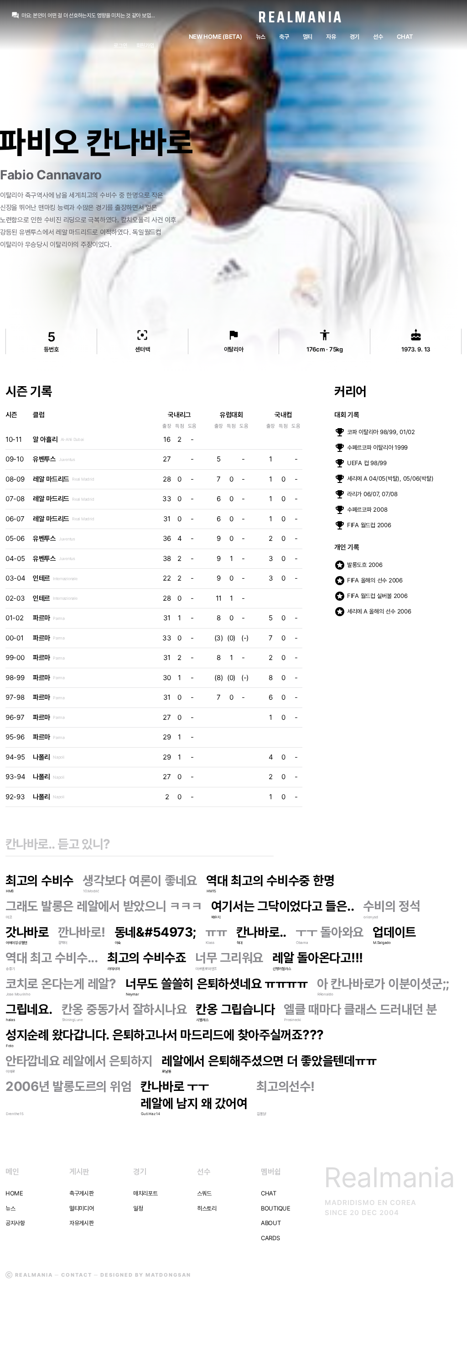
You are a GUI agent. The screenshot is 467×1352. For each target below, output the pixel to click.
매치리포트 (145, 1193)
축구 (284, 36)
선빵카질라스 (282, 968)
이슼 (118, 942)
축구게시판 (81, 1193)
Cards (270, 1238)
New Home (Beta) (215, 36)
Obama (302, 942)
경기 (354, 36)
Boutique (276, 1208)
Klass (210, 942)
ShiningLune (72, 1019)
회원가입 (145, 45)
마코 (9, 917)
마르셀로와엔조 (206, 968)
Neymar (132, 994)
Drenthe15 (15, 1113)
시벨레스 (202, 1019)
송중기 (10, 968)
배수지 (216, 917)
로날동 (166, 1071)
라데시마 (114, 968)
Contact (76, 1275)
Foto (10, 1045)
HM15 (211, 891)
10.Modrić (91, 891)
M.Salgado (382, 942)
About (271, 1222)
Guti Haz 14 (150, 1113)
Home (14, 1193)
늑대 (240, 942)
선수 (378, 36)
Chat (405, 36)
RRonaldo (325, 994)
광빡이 (62, 942)
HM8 (10, 891)
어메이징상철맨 (16, 942)
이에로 (10, 1071)
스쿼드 (204, 1193)
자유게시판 (81, 1222)
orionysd (370, 917)
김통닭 (261, 1113)
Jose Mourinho (18, 994)
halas (10, 1019)
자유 (331, 36)
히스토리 (207, 1208)
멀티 (307, 36)
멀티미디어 (81, 1208)
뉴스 (260, 36)
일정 (138, 1208)
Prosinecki (292, 1019)
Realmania (300, 17)
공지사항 (15, 1222)
